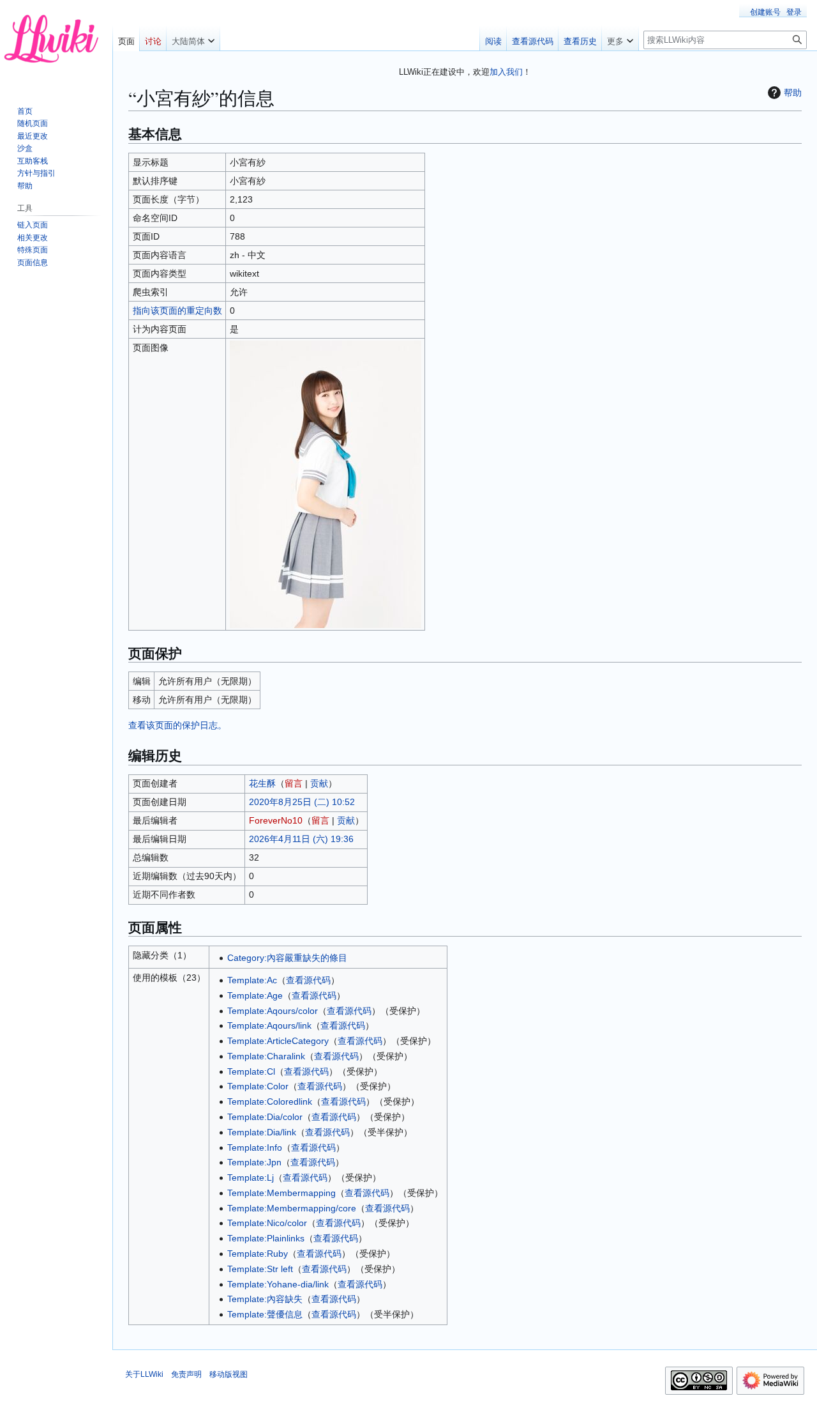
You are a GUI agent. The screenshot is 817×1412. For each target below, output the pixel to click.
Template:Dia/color (265, 1117)
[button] (193, 38)
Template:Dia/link (261, 1132)
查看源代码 (308, 980)
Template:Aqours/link (269, 1025)
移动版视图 (228, 1374)
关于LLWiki (144, 1374)
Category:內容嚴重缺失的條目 (287, 958)
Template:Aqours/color (272, 1011)
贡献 (319, 783)
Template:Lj (250, 1177)
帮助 (793, 93)
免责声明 (186, 1374)
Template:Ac (252, 980)
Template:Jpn (254, 1162)
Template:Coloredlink (269, 1101)
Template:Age (255, 995)
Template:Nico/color (267, 1223)
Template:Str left (260, 1269)
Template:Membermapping (281, 1193)
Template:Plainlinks (265, 1238)
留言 (294, 783)
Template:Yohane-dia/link (278, 1284)
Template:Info (254, 1147)
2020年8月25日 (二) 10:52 (302, 802)
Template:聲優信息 (265, 1314)
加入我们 (506, 72)
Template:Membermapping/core (291, 1208)
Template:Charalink (266, 1056)
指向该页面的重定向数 (177, 310)
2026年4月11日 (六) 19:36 (301, 839)
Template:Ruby (257, 1253)
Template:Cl (251, 1071)
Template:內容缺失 (265, 1299)
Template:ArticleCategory (278, 1041)
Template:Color (258, 1086)
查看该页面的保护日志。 (177, 725)
